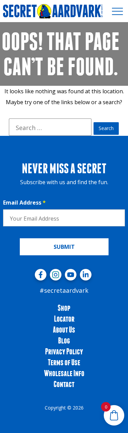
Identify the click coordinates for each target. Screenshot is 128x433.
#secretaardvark (64, 290)
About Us (64, 329)
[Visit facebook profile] (40, 274)
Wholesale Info (64, 373)
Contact (64, 384)
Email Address (24, 202)
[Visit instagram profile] (55, 274)
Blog (64, 340)
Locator (64, 319)
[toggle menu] (117, 11)
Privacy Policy (64, 351)
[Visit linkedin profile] (85, 274)
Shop (64, 308)
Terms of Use (64, 362)
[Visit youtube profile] (70, 274)
